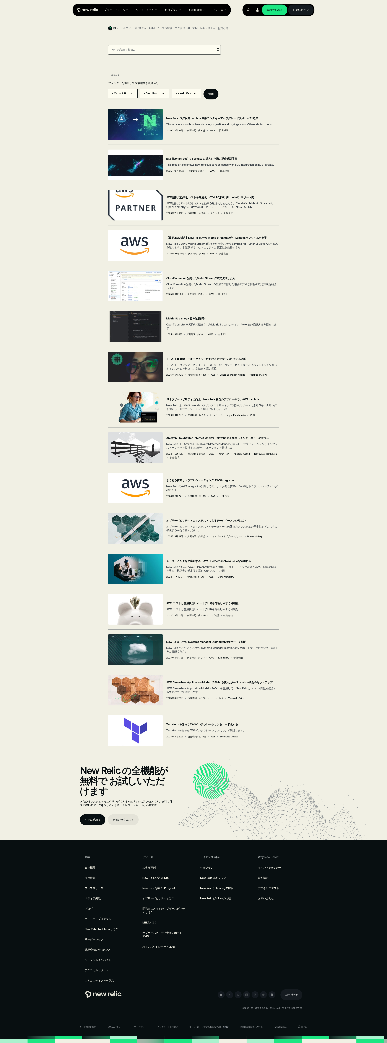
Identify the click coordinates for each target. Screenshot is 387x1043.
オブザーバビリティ (135, 28)
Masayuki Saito (236, 698)
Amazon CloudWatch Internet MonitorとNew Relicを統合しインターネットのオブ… (217, 438)
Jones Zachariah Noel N (232, 374)
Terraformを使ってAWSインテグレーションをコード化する (202, 724)
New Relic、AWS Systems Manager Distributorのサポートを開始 (206, 641)
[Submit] (218, 49)
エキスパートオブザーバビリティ (226, 536)
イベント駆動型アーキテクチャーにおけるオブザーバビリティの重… (207, 358)
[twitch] (263, 994)
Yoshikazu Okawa (258, 374)
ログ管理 (180, 28)
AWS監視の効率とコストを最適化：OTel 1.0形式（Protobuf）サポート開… (211, 197)
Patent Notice (280, 1027)
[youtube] (221, 994)
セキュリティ (208, 28)
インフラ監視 (164, 28)
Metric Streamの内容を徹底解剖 (185, 318)
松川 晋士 (223, 294)
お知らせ (223, 28)
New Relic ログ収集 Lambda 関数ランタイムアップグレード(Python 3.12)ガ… (213, 118)
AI (188, 28)
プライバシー (140, 1027)
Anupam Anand (242, 453)
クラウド (214, 213)
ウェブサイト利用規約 (168, 1027)
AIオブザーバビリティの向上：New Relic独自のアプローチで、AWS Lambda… (214, 399)
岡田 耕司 (224, 130)
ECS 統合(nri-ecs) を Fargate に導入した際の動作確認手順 (201, 158)
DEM (195, 28)
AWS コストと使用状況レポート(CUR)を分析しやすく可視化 (202, 603)
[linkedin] (246, 994)
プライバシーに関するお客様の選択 (205, 1027)
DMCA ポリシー (115, 1027)
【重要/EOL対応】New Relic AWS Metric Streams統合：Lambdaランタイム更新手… (217, 237)
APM (152, 28)
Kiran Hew (224, 453)
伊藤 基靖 (228, 615)
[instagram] (255, 994)
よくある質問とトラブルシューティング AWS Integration (200, 480)
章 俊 (252, 415)
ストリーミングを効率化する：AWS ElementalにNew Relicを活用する (208, 561)
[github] (238, 994)
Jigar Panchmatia (236, 415)
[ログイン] (257, 10)
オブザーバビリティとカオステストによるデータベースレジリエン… (207, 520)
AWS (212, 130)
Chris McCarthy (226, 576)
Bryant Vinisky (254, 536)
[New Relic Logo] (87, 10)
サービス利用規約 (88, 1027)
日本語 (304, 1026)
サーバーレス (216, 415)
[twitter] (229, 994)
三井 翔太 (224, 496)
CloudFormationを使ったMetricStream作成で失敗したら (200, 278)
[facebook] (272, 994)
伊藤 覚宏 (228, 213)
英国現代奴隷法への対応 (251, 1027)
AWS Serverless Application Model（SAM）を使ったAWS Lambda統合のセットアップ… (220, 682)
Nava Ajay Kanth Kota (265, 453)
